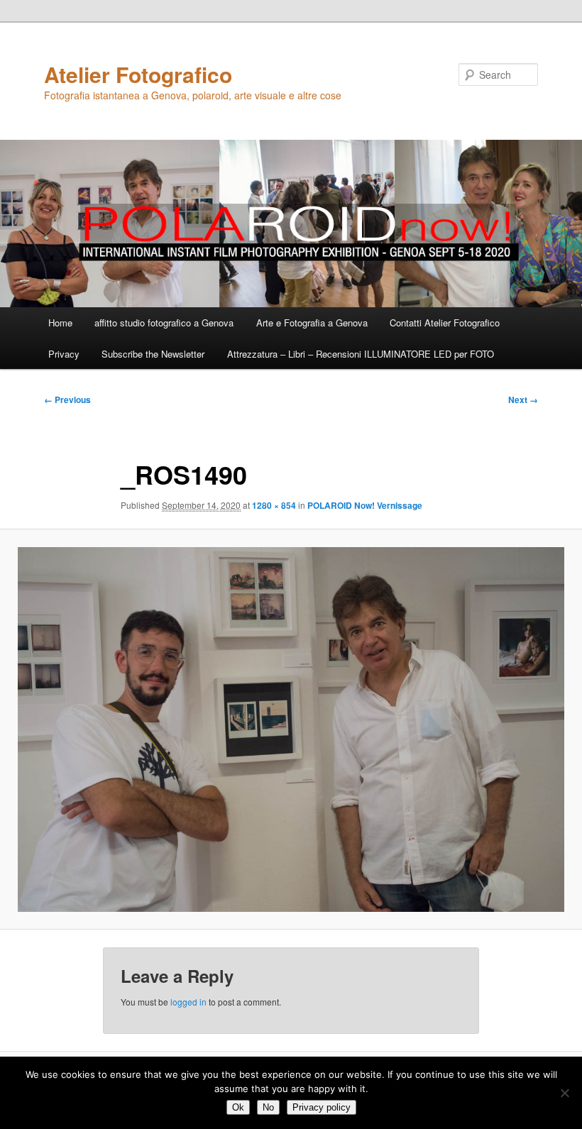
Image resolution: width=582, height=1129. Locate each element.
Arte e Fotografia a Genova (312, 322)
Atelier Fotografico (138, 74)
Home (60, 322)
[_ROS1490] (291, 729)
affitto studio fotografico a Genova (164, 322)
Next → (523, 399)
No (268, 1107)
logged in (188, 1002)
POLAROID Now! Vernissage (364, 505)
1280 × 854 (274, 505)
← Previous (67, 399)
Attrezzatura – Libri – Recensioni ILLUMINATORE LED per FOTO (360, 353)
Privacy (63, 353)
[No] (564, 1093)
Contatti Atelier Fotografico (445, 322)
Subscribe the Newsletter (152, 353)
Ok (238, 1107)
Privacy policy (321, 1107)
